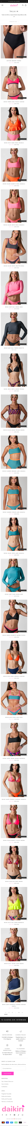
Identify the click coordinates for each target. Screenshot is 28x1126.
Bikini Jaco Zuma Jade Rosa (14, 717)
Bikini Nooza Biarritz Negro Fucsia (14, 635)
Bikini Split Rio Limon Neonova (14, 922)
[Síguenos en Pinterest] (10, 1115)
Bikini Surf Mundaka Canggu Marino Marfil (14, 1005)
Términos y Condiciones (7, 1101)
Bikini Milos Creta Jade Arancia (14, 553)
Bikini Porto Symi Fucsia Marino (14, 102)
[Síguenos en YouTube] (14, 1115)
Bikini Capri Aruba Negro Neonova (14, 758)
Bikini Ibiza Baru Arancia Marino (14, 676)
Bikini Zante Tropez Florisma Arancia (14, 799)
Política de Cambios (6, 1096)
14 (19, 1012)
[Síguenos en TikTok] (18, 1115)
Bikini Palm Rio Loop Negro (14, 881)
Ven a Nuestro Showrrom (7, 1081)
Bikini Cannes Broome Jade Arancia (14, 471)
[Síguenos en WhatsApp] (22, 1115)
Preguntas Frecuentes (6, 1094)
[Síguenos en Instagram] (6, 1115)
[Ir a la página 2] (22, 1012)
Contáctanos (4, 1086)
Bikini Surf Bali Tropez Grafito (14, 348)
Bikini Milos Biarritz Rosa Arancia (14, 184)
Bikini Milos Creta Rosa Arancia (14, 225)
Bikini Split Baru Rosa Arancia (14, 143)
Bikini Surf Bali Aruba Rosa (14, 307)
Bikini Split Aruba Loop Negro (14, 963)
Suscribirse (7, 1073)
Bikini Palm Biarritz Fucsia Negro (14, 840)
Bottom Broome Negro (14, 60)
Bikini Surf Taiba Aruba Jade (14, 594)
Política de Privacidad (7, 1099)
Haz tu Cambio (5, 1084)
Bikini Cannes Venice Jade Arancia (14, 512)
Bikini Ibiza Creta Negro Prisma (14, 389)
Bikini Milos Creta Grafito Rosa (14, 266)
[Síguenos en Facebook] (2, 1115)
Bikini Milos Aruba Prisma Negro (14, 430)
